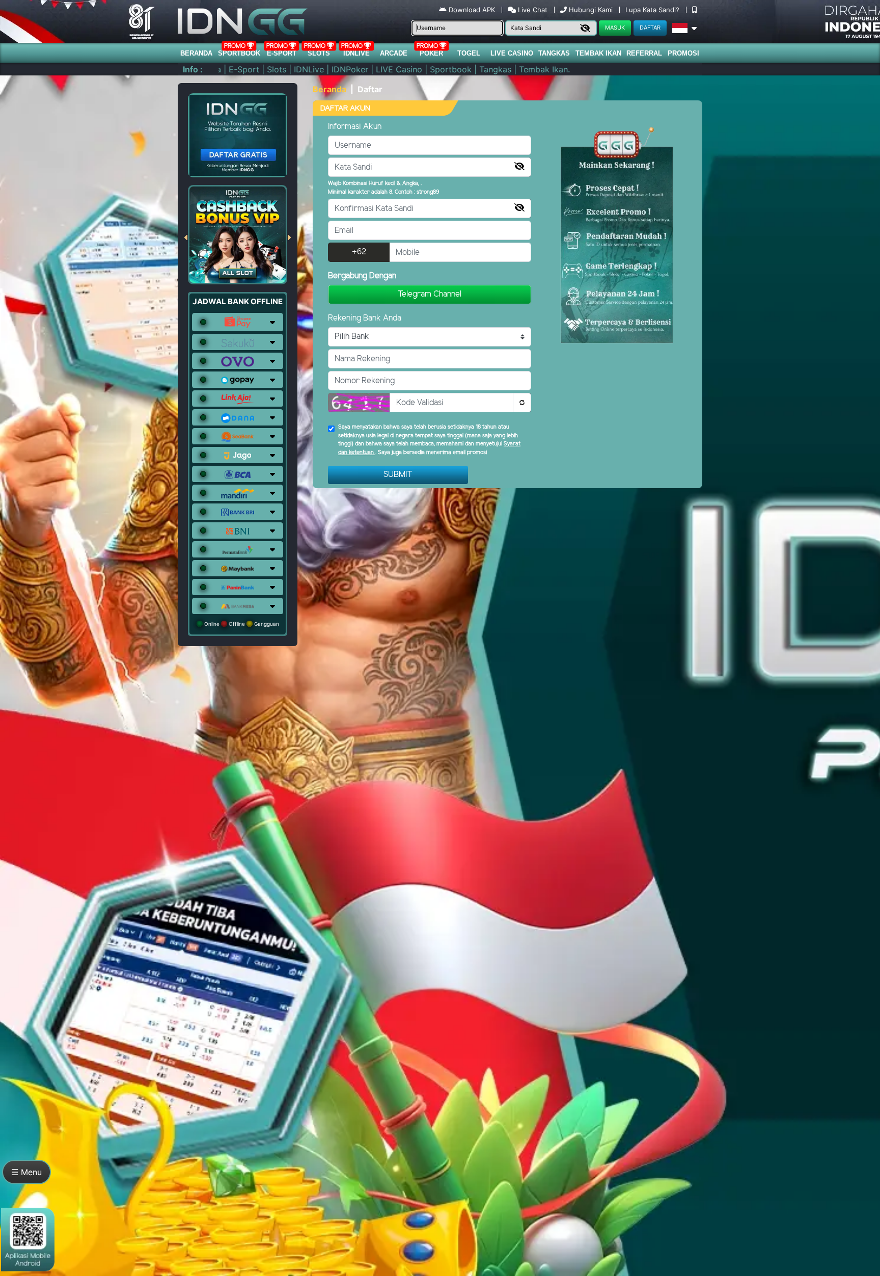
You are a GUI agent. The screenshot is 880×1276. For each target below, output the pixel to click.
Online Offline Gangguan (241, 624)
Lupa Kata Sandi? (653, 10)
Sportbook (239, 53)
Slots (319, 53)
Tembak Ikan (598, 53)
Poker (431, 53)
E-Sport (281, 53)
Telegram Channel (429, 294)
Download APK (472, 10)
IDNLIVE (356, 53)
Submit (398, 475)
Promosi (683, 53)
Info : (193, 69)
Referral (644, 53)
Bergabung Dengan (362, 276)
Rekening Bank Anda (364, 318)
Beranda (196, 53)
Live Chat (531, 10)
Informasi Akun (354, 126)
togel (468, 53)
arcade (393, 53)
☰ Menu (26, 1172)
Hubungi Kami (591, 10)
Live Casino (511, 53)
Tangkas (554, 53)
